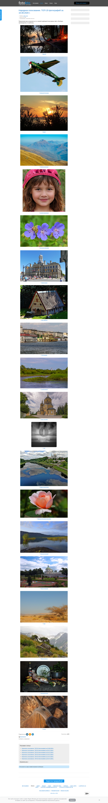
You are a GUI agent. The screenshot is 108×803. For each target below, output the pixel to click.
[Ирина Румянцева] (44, 587)
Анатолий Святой (44, 693)
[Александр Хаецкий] (44, 552)
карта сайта (73, 785)
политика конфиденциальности (49, 787)
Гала (44, 623)
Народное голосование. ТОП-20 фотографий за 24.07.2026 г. (38, 752)
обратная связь (57, 785)
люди (49, 785)
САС (44, 448)
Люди (55, 3)
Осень (44, 729)
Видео (46, 3)
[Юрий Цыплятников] (44, 165)
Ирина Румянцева (44, 588)
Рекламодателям (55, 790)
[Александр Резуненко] (44, 91)
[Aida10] (44, 130)
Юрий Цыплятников (44, 166)
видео (38, 785)
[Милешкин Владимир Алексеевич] (44, 517)
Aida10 (44, 131)
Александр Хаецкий (44, 553)
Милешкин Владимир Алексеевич (44, 518)
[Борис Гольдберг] (44, 418)
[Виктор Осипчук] (44, 657)
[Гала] (44, 622)
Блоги (41, 3)
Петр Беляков (44, 355)
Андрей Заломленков (44, 212)
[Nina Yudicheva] (44, 318)
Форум (51, 3)
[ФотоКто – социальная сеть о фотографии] (24, 2)
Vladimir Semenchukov (44, 487)
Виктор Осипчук (44, 658)
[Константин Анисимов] (44, 246)
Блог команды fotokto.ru (44, 790)
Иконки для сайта (65, 790)
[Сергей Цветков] (44, 388)
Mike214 (44, 54)
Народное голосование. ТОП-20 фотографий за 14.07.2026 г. (38, 756)
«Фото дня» (25, 15)
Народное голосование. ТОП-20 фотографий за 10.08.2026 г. (38, 748)
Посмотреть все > (24, 761)
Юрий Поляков (44, 282)
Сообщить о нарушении (24, 738)
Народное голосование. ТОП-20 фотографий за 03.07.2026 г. (38, 758)
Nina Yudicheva (44, 320)
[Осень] (44, 727)
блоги (32, 785)
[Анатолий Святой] (44, 691)
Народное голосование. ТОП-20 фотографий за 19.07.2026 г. (38, 754)
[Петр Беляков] (44, 353)
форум (44, 785)
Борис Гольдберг (44, 419)
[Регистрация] (1, 20)
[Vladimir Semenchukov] (44, 485)
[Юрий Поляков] (44, 281)
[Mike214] (44, 52)
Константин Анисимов (44, 247)
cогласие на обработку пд (66, 787)
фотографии (25, 785)
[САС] (44, 446)
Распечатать (23, 736)
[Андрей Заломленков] (44, 211)
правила (66, 785)
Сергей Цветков (44, 389)
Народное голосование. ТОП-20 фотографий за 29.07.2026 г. (38, 750)
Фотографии (35, 3)
